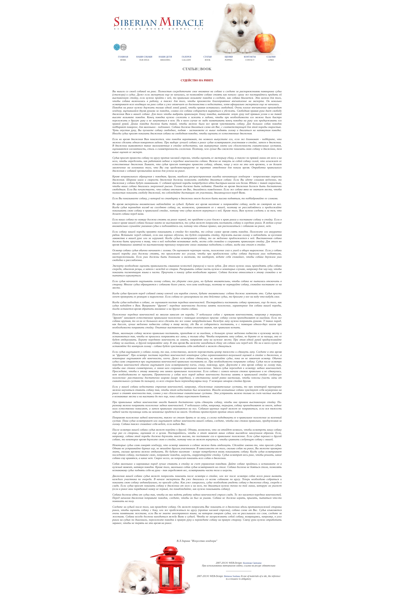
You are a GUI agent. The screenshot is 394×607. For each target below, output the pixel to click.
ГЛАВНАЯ (123, 57)
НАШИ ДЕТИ (165, 57)
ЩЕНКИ (229, 57)
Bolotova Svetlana (232, 576)
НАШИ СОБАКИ (144, 57)
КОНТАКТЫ (250, 57)
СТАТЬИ (207, 57)
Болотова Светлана (252, 563)
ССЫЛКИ (270, 57)
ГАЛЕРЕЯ (186, 57)
